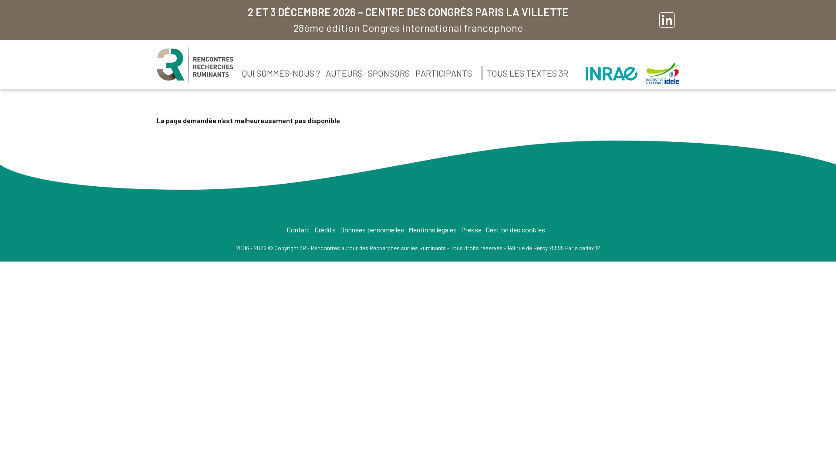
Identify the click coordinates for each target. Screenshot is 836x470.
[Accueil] (195, 65)
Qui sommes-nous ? (281, 73)
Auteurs (344, 73)
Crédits (325, 229)
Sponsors (389, 73)
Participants (443, 73)
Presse (471, 229)
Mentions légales (432, 229)
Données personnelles (372, 229)
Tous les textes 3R (527, 73)
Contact (298, 229)
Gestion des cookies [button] (515, 229)
